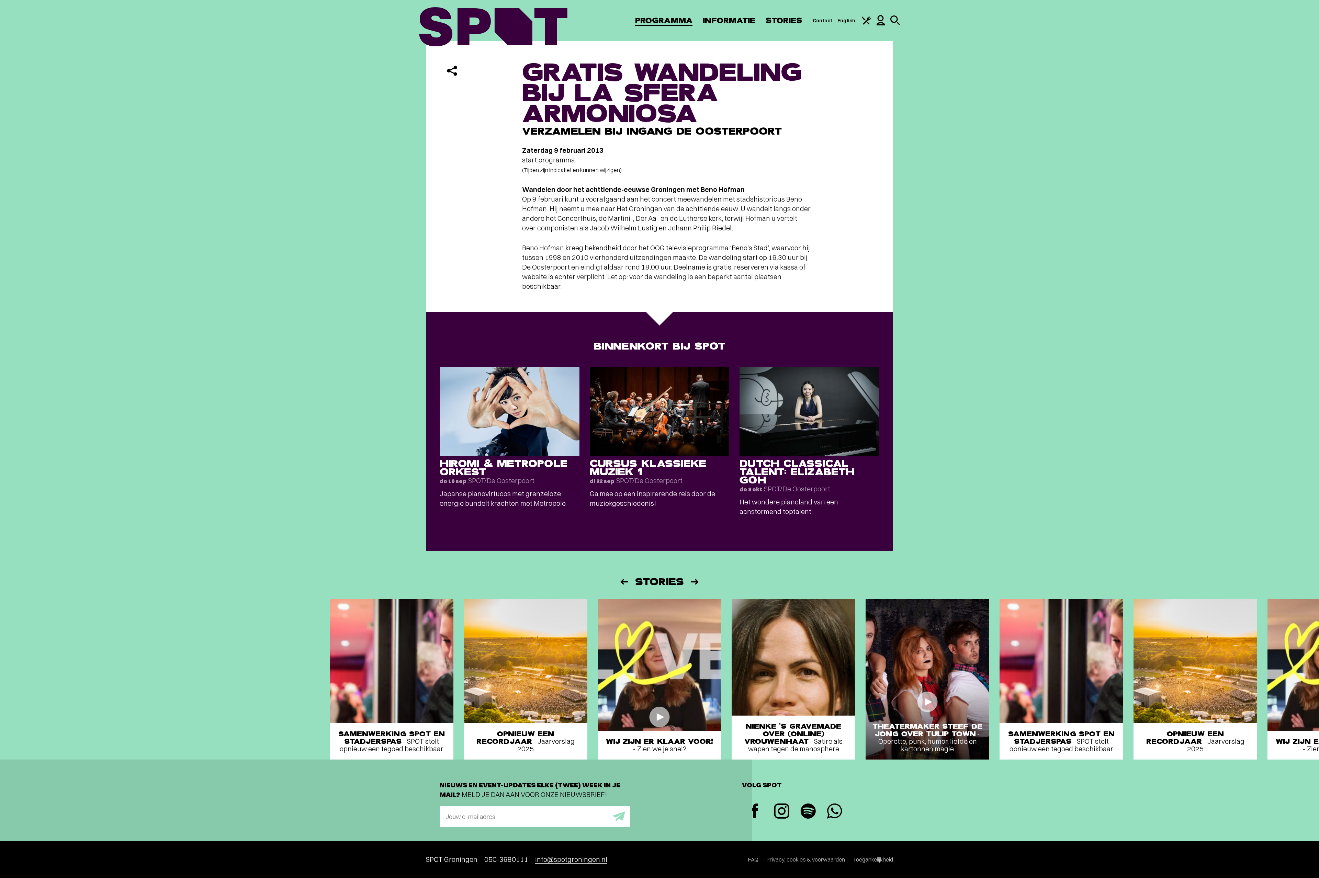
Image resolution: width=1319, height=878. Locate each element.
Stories (784, 20)
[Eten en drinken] (866, 23)
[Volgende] (695, 582)
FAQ (753, 859)
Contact (823, 21)
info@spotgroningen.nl (571, 859)
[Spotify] (808, 812)
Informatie (729, 20)
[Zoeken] (895, 23)
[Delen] (452, 71)
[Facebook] (755, 811)
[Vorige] (623, 582)
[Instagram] (781, 812)
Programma (663, 20)
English (846, 21)
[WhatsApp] (834, 812)
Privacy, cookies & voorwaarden (806, 859)
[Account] (880, 24)
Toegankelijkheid (873, 859)
